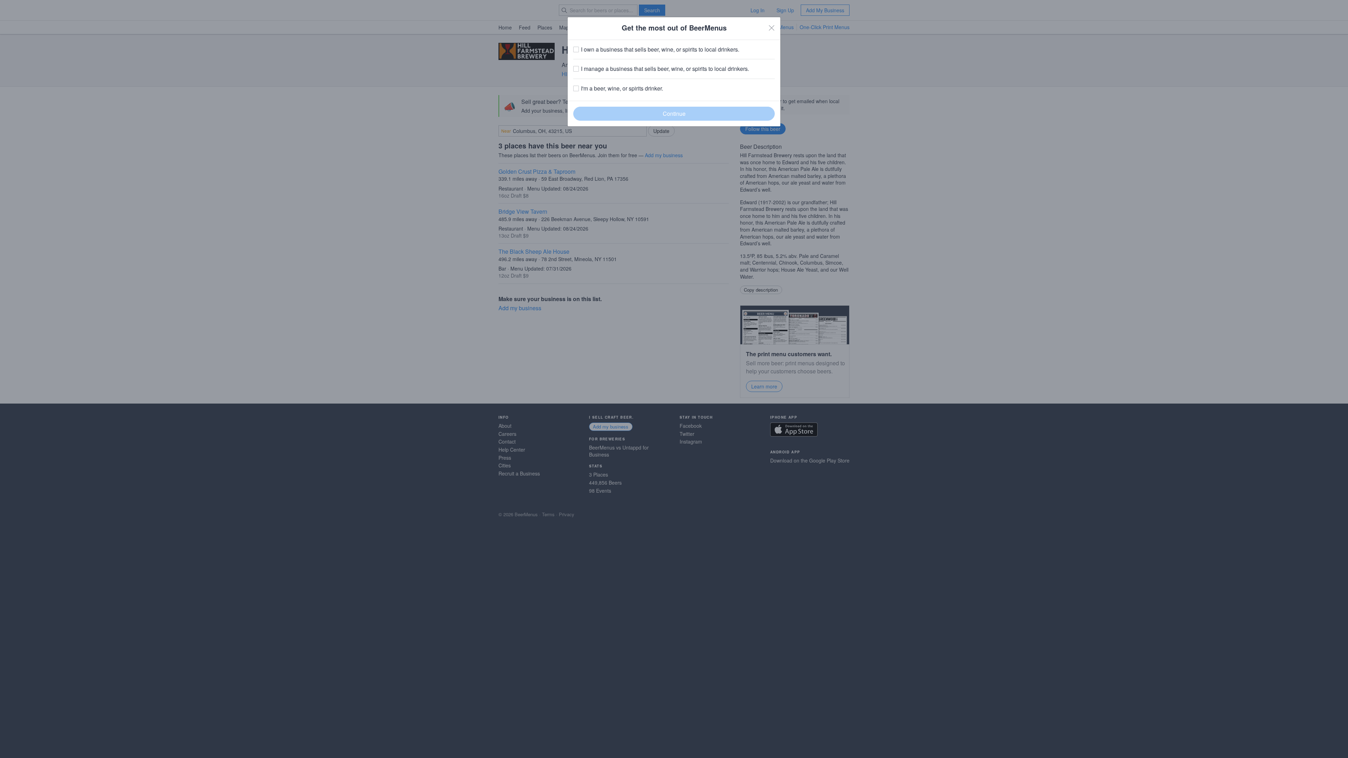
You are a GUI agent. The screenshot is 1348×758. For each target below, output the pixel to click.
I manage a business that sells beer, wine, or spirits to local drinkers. (665, 69)
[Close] (771, 28)
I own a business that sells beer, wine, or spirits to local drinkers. (660, 49)
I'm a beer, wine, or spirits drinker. (622, 88)
